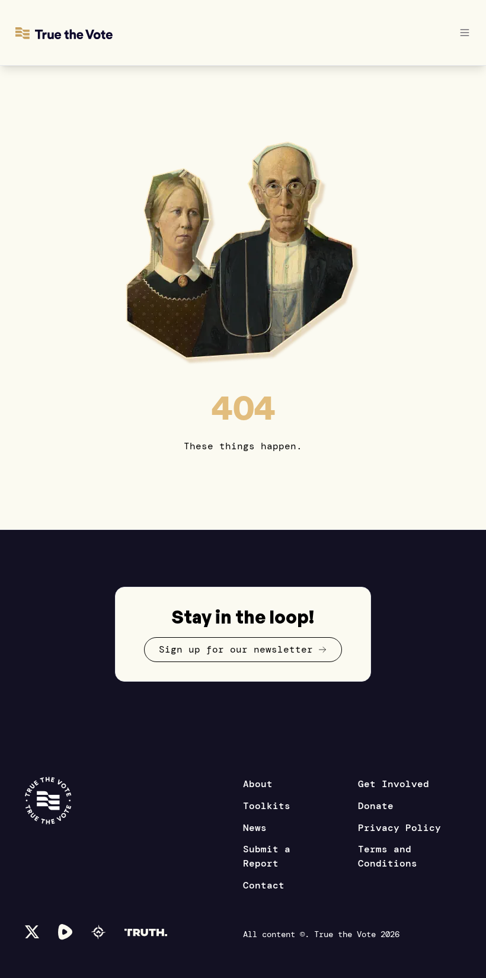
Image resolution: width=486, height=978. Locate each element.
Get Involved (393, 784)
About (258, 784)
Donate (376, 806)
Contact (263, 885)
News (255, 828)
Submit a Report (266, 856)
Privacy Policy (399, 828)
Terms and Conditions (387, 856)
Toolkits (266, 806)
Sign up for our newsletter (236, 649)
